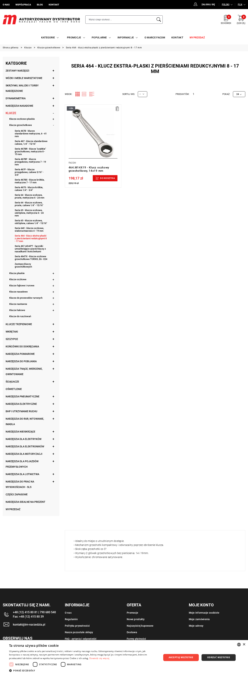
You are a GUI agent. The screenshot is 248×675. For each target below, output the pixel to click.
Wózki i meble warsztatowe (24, 78)
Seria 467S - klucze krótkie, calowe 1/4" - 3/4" (29, 188)
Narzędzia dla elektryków (23, 439)
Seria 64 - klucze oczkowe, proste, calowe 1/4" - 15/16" (29, 204)
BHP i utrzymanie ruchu (21, 411)
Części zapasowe (17, 494)
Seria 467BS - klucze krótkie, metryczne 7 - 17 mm (29, 181)
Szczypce (12, 339)
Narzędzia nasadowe (19, 105)
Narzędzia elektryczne (21, 403)
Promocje (132, 612)
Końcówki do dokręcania (22, 346)
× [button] (244, 644)
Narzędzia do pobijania (21, 361)
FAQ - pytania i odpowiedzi (81, 638)
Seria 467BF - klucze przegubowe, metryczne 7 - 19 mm (30, 162)
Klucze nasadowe (18, 291)
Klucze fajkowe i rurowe (21, 285)
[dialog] (124, 657)
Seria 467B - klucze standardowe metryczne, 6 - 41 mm (31, 133)
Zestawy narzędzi (17, 70)
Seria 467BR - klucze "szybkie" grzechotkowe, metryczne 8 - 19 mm (30, 151)
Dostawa (132, 632)
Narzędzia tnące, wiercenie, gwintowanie (24, 371)
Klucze (11, 113)
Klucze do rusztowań (20, 316)
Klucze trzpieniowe (19, 324)
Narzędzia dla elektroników (25, 446)
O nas (68, 612)
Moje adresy (196, 625)
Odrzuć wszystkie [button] (218, 657)
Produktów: (182, 94)
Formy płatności (136, 638)
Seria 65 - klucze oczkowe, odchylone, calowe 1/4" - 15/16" (31, 222)
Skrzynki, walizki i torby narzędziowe (22, 88)
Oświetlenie (14, 389)
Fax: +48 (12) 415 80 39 (28, 616)
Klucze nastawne (18, 304)
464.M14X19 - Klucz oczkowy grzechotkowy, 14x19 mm (89, 169)
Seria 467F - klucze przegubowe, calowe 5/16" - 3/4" (29, 172)
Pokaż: (226, 94)
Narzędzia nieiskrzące (20, 431)
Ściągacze (12, 381)
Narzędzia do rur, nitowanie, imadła (25, 421)
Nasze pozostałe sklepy (79, 632)
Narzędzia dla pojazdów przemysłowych (22, 464)
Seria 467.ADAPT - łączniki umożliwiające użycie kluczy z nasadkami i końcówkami (30, 249)
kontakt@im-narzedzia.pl (29, 624)
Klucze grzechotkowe (20, 125)
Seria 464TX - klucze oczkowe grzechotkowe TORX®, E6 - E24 (31, 257)
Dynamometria (16, 98)
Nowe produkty (136, 619)
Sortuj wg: (128, 94)
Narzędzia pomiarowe (20, 353)
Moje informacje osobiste (204, 612)
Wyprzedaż (13, 509)
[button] (83, 670)
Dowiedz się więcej (99, 658)
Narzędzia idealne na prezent (25, 501)
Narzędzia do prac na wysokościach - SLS (20, 484)
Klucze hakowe (17, 310)
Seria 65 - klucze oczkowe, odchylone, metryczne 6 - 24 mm (29, 213)
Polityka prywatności (77, 625)
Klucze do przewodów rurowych (25, 297)
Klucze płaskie (17, 273)
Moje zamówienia (199, 619)
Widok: (68, 94)
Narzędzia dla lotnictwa (22, 474)
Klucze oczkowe (17, 279)
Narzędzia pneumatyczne (22, 396)
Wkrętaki (12, 331)
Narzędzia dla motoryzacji (24, 453)
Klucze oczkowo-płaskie (22, 119)
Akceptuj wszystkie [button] (181, 657)
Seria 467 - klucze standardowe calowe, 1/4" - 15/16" (31, 142)
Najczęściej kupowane (140, 625)
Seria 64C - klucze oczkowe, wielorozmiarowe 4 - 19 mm (29, 229)
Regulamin (71, 619)
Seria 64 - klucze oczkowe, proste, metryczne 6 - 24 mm (29, 196)
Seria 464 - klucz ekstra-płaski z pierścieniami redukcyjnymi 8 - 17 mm (31, 238)
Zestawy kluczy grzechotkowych (23, 265)
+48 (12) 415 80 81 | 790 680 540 (34, 612)
